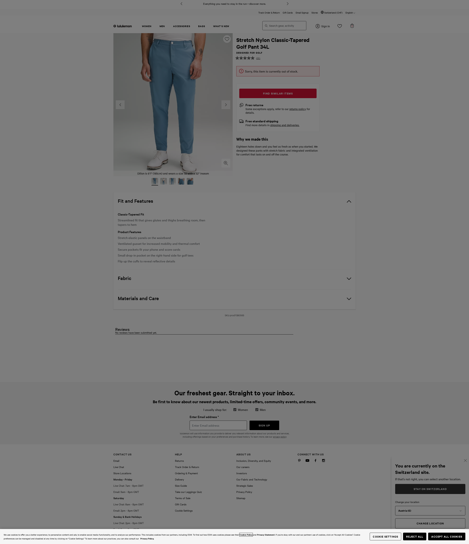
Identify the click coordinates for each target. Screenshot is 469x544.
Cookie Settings (385, 536)
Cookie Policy (246, 534)
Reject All (414, 536)
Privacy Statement (266, 534)
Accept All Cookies (446, 536)
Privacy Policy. (147, 538)
